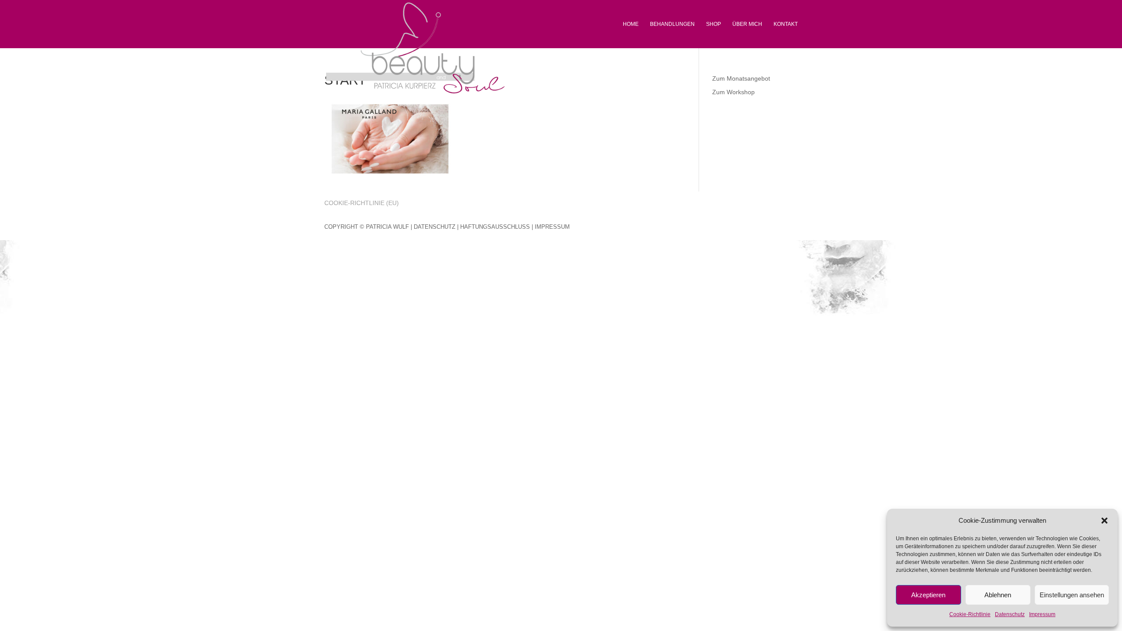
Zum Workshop (733, 92)
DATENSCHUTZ (434, 226)
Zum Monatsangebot (741, 78)
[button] (1104, 520)
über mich (747, 24)
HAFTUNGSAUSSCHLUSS (495, 226)
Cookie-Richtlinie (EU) (361, 202)
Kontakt (786, 24)
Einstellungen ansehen (1072, 595)
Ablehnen (997, 595)
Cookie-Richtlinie (970, 614)
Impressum (1042, 614)
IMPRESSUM (552, 226)
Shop (713, 24)
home (631, 24)
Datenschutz (1010, 614)
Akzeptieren (928, 595)
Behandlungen (672, 24)
